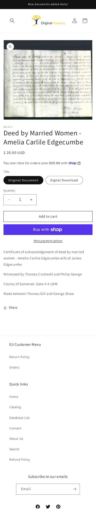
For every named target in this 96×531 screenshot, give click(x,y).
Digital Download (64, 180)
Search (14, 449)
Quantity (9, 190)
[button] (12, 21)
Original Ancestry (38, 529)
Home (13, 396)
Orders (14, 367)
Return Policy (19, 357)
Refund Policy (19, 459)
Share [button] (13, 307)
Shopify (73, 529)
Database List (19, 418)
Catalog (15, 407)
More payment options (48, 240)
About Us (16, 439)
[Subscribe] (74, 489)
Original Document (23, 180)
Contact (15, 428)
